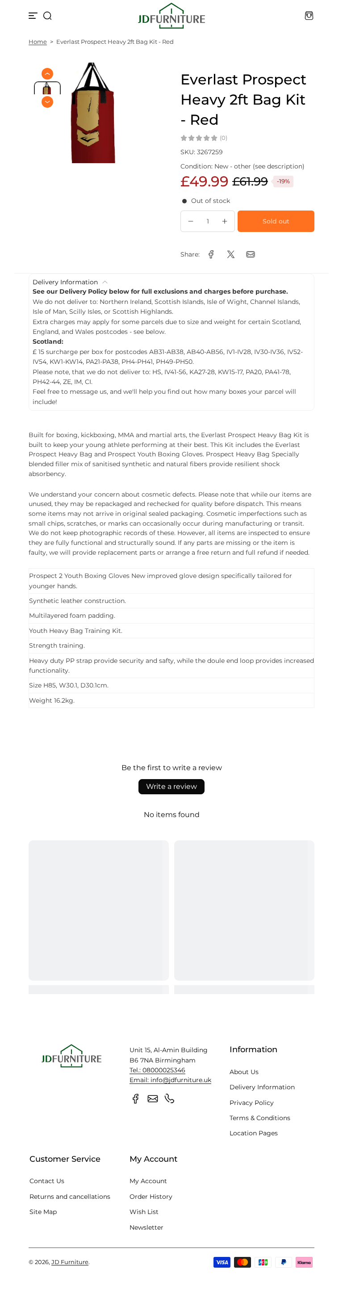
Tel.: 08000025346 (157, 1070)
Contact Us (46, 1181)
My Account (148, 1181)
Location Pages (254, 1133)
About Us (244, 1072)
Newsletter (146, 1227)
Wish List (144, 1212)
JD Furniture (69, 1262)
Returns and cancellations (69, 1197)
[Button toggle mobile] (34, 15)
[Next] (47, 102)
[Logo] (171, 16)
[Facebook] (135, 1098)
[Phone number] (169, 1098)
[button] (47, 15)
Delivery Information (262, 1087)
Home (38, 41)
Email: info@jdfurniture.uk (170, 1080)
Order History (151, 1197)
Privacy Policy (252, 1103)
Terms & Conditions (260, 1118)
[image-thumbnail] (47, 91)
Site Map (43, 1212)
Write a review (171, 786)
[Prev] (47, 74)
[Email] (152, 1098)
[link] (211, 254)
